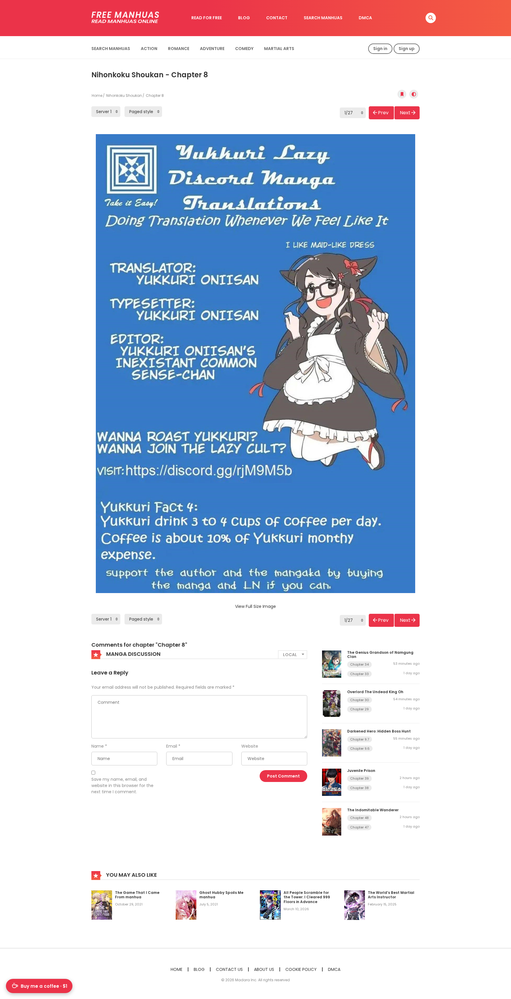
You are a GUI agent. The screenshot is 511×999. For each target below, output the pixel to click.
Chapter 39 (359, 778)
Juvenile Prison (361, 770)
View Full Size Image (255, 606)
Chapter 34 (359, 664)
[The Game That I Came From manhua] (101, 905)
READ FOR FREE (206, 18)
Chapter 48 (359, 817)
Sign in (380, 49)
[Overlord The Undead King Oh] (331, 703)
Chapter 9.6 (360, 748)
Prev (383, 112)
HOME (176, 969)
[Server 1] (105, 111)
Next (405, 112)
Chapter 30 (359, 700)
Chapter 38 (359, 788)
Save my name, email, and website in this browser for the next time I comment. (122, 785)
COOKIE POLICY (301, 969)
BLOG (244, 18)
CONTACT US (229, 969)
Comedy (244, 49)
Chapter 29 (359, 709)
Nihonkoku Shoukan (124, 95)
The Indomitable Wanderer (373, 809)
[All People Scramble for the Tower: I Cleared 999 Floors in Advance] (270, 905)
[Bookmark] (401, 94)
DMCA (365, 18)
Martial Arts (279, 49)
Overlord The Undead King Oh (375, 691)
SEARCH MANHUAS (323, 18)
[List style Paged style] (143, 111)
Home (97, 95)
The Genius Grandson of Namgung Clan (380, 654)
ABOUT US (264, 969)
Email (171, 746)
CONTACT (276, 18)
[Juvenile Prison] (331, 782)
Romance (178, 49)
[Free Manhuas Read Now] (125, 18)
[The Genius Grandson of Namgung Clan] (331, 664)
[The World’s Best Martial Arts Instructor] (354, 905)
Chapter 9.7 (359, 739)
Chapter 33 (359, 674)
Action (149, 49)
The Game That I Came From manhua (137, 895)
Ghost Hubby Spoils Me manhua (221, 895)
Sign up (407, 49)
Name (97, 746)
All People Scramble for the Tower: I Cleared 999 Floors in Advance (307, 897)
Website (249, 746)
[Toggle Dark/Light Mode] (413, 94)
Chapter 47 (359, 827)
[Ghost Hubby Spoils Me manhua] (186, 905)
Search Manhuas (110, 49)
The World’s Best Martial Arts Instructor (391, 895)
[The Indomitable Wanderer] (331, 821)
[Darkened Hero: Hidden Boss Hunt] (331, 743)
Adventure (212, 49)
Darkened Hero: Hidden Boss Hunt (379, 731)
